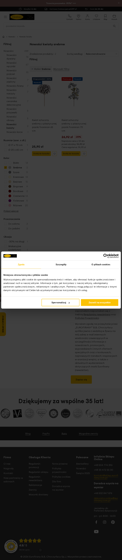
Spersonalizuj (58, 302)
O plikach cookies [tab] (101, 264)
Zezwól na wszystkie (100, 302)
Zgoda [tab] (21, 264)
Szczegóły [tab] (61, 264)
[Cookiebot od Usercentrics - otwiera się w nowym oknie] (106, 256)
